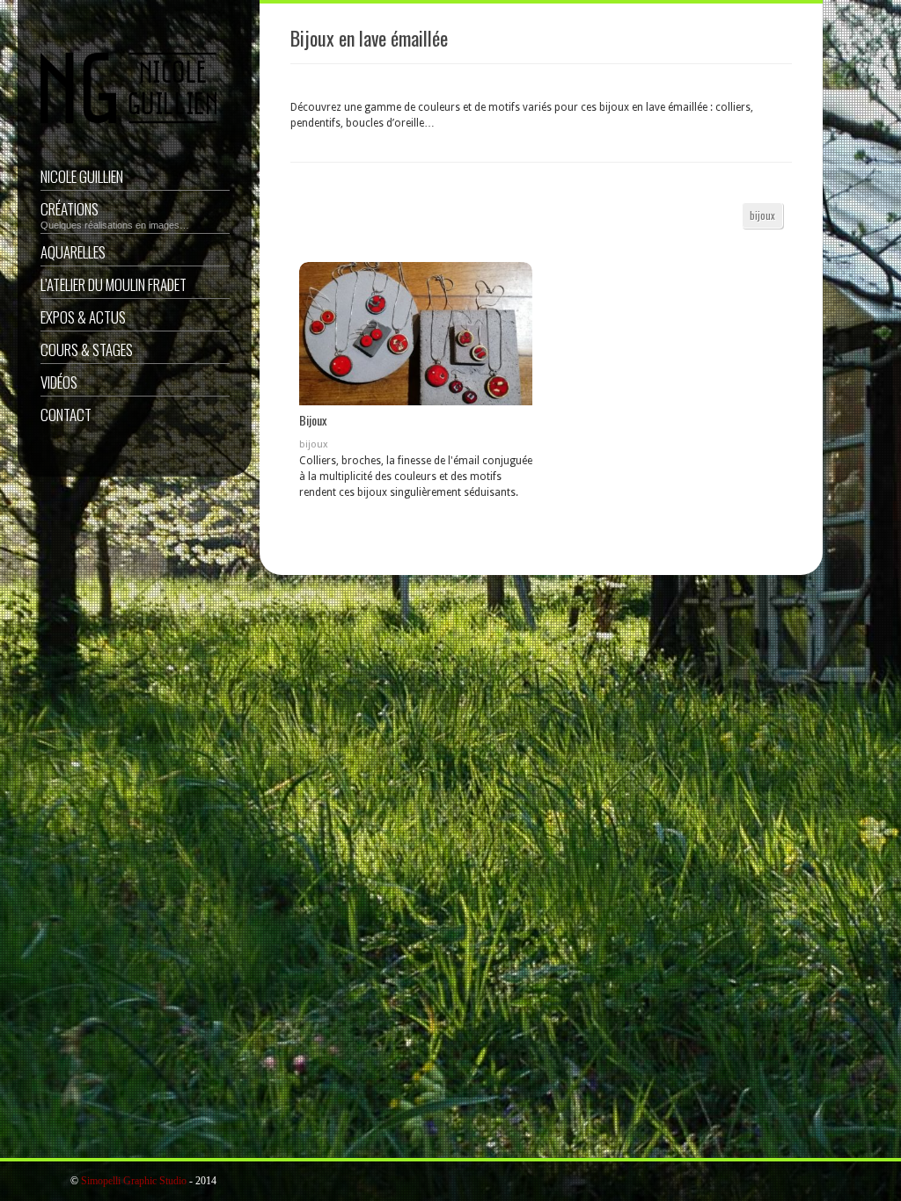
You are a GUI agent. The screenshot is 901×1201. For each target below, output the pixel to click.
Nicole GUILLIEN (81, 176)
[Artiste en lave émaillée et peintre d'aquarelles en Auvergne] (128, 128)
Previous (313, 336)
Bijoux (312, 420)
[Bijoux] (415, 333)
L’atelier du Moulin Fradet (113, 284)
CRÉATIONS (114, 214)
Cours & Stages (86, 349)
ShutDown (54, 1182)
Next (517, 336)
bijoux (762, 214)
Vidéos (58, 382)
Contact (66, 415)
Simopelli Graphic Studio (134, 1181)
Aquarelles (73, 252)
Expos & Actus (83, 317)
